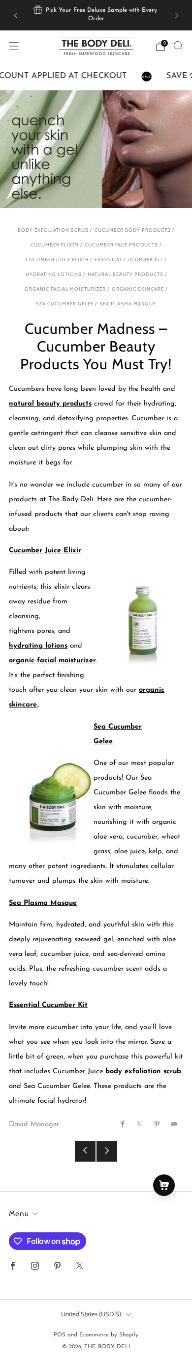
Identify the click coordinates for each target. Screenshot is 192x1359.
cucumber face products (121, 244)
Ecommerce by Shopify (108, 1335)
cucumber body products (133, 230)
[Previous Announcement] (16, 15)
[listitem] (96, 15)
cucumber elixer (55, 244)
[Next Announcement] (177, 15)
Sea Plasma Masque (127, 303)
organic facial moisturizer (65, 289)
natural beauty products (125, 274)
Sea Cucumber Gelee (65, 303)
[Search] (178, 46)
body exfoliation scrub (53, 230)
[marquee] (96, 76)
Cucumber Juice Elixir (57, 259)
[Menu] (14, 46)
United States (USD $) (91, 1314)
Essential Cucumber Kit (129, 259)
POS (59, 1335)
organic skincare (138, 289)
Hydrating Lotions (54, 274)
